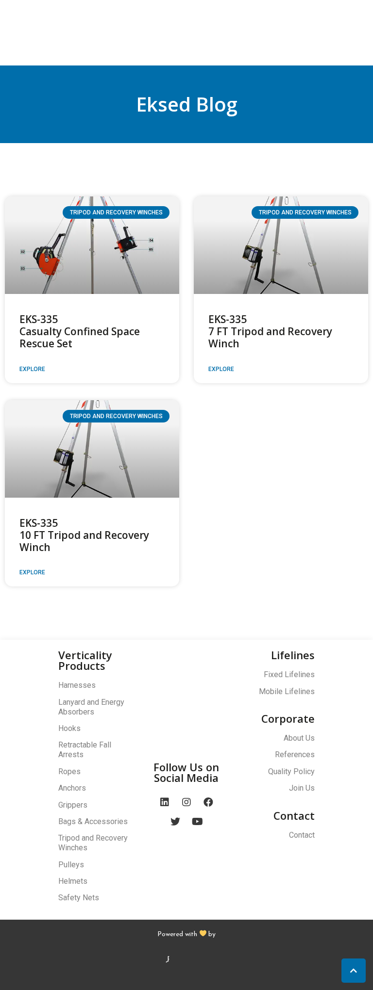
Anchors (72, 788)
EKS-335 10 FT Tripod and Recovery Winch (84, 535)
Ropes (69, 771)
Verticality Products (85, 660)
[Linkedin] (164, 802)
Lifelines (293, 655)
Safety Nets (78, 897)
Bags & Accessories (93, 821)
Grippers (72, 805)
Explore (32, 369)
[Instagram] (186, 802)
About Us (299, 738)
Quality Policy (291, 771)
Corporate (288, 718)
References (295, 754)
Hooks (69, 728)
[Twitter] (175, 821)
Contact (294, 815)
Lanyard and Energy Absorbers (91, 707)
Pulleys (71, 864)
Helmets (72, 881)
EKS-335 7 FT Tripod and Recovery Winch (270, 331)
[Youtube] (197, 821)
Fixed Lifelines (289, 674)
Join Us (302, 788)
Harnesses (77, 685)
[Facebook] (208, 802)
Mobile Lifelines (287, 691)
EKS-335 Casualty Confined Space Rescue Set (79, 331)
